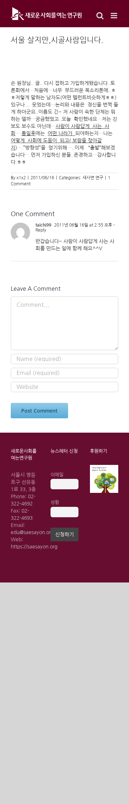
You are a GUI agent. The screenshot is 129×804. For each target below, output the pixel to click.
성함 (55, 502)
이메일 (57, 474)
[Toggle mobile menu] (114, 15)
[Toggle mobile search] (100, 15)
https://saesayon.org (34, 546)
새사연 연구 (92, 178)
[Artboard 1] (104, 467)
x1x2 (21, 178)
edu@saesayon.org (32, 532)
